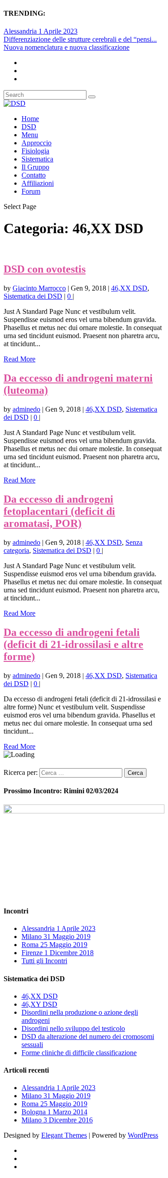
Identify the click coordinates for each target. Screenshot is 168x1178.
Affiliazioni (38, 183)
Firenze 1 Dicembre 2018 (58, 952)
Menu (30, 135)
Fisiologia (35, 151)
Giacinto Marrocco (39, 288)
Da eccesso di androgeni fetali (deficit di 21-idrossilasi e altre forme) (73, 644)
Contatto (34, 175)
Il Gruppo (35, 167)
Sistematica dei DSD (33, 296)
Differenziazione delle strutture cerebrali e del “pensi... (80, 39)
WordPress (143, 1135)
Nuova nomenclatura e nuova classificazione (66, 47)
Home (30, 118)
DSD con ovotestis (45, 269)
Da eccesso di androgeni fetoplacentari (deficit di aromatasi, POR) (59, 511)
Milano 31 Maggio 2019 (56, 936)
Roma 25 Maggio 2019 (54, 944)
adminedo (26, 409)
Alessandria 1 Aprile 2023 (41, 31)
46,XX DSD (129, 288)
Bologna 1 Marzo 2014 (54, 1112)
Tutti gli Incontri (44, 961)
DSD (29, 126)
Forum (31, 191)
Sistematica (37, 159)
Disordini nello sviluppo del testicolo (73, 1028)
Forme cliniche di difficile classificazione (79, 1052)
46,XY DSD (39, 1004)
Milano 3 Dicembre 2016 (57, 1120)
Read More (19, 359)
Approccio (37, 143)
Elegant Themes (64, 1135)
